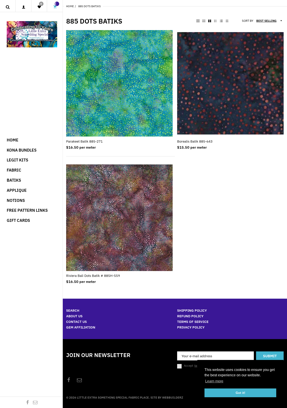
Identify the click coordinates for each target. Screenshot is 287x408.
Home (70, 6)
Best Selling (266, 21)
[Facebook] (27, 402)
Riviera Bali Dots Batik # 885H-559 (93, 275)
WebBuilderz (172, 397)
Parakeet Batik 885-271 (84, 141)
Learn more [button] (214, 381)
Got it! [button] (240, 393)
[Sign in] (23, 7)
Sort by (247, 21)
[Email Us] (35, 402)
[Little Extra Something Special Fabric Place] (32, 34)
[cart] (55, 7)
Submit (270, 356)
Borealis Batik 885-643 (195, 141)
